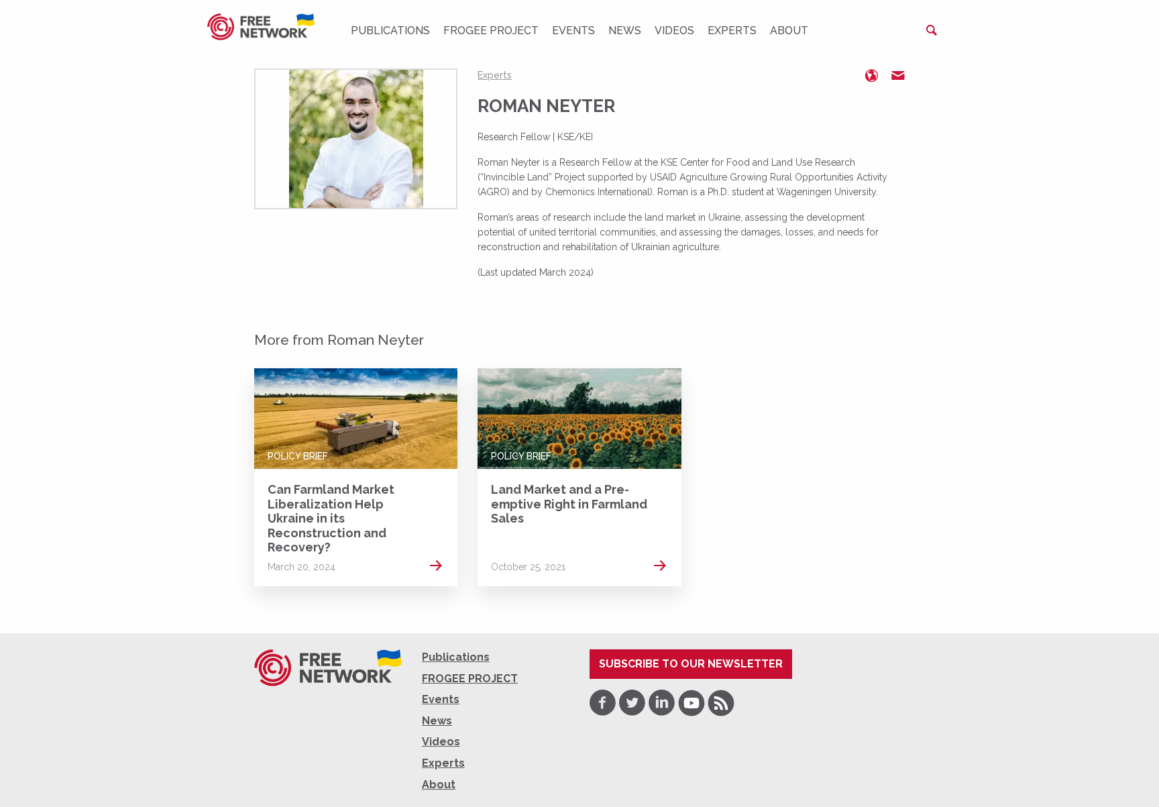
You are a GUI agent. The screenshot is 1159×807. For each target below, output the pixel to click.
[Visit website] (871, 76)
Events (573, 30)
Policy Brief (298, 456)
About (789, 30)
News (624, 30)
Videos (674, 30)
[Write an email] (898, 76)
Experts (732, 30)
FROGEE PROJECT (491, 30)
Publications (390, 30)
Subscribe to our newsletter (691, 663)
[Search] (931, 30)
